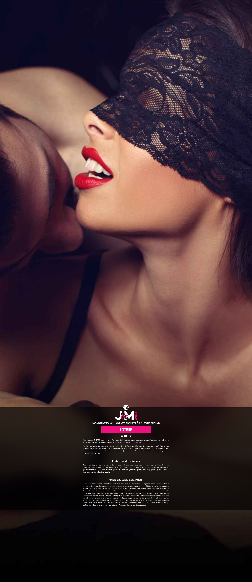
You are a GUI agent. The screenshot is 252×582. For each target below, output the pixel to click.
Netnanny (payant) (150, 470)
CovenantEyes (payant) (95, 470)
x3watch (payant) (113, 470)
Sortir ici (126, 435)
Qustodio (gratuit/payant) (131, 470)
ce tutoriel (106, 472)
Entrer (126, 429)
